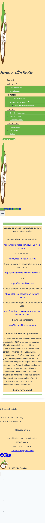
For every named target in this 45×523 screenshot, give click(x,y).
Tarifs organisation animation (24, 106)
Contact (12, 134)
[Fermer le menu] (0, 474)
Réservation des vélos (10, 209)
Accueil (10, 80)
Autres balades (15, 91)
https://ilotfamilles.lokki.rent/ (22, 259)
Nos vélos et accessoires (18, 113)
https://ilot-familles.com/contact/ (22, 325)
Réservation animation (17, 98)
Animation (8, 490)
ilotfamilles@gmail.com (23, 450)
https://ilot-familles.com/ (22, 283)
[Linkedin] (9, 456)
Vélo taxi (8, 482)
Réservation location (16, 120)
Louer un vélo (8, 139)
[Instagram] (6, 456)
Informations (14, 130)
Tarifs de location (15, 116)
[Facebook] (2, 456)
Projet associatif (15, 127)
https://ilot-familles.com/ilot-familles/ (22, 273)
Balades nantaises (16, 88)
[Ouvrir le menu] (2, 213)
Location (8, 501)
